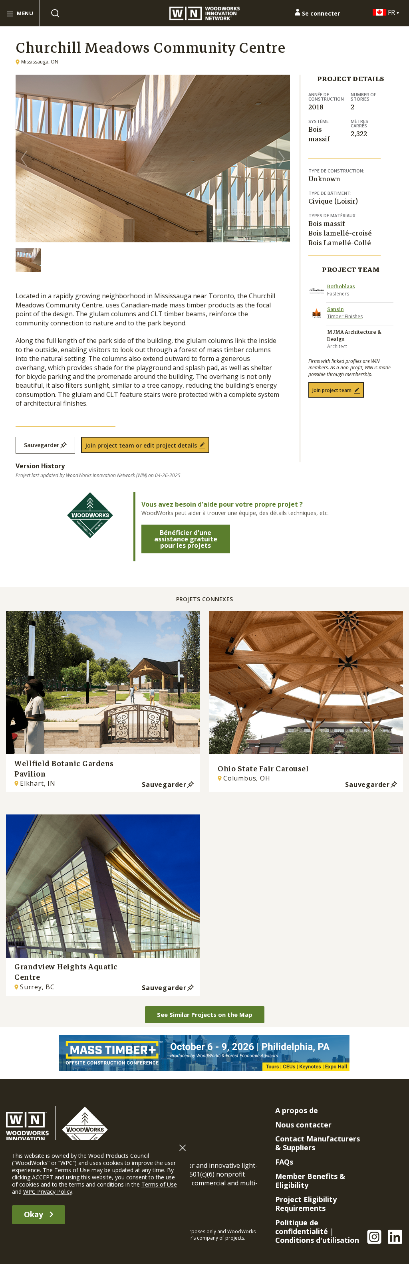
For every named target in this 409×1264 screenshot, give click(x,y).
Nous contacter (303, 1124)
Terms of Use (159, 1184)
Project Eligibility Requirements (306, 1204)
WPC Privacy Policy (47, 1191)
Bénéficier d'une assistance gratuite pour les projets (185, 539)
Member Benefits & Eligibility (310, 1180)
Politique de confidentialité (301, 1227)
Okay (33, 1214)
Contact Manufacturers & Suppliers (317, 1143)
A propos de (296, 1110)
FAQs (284, 1162)
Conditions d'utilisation (317, 1240)
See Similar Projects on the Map (204, 1014)
